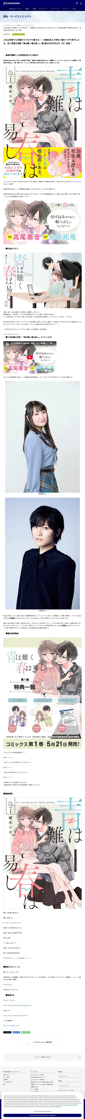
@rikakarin (8, 984)
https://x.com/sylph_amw (11, 1025)
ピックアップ (66, 8)
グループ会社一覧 (7, 1082)
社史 (4, 1084)
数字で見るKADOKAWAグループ (38, 1077)
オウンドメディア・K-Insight (37, 1075)
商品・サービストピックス (25, 25)
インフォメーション (54, 8)
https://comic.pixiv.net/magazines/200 (15, 1015)
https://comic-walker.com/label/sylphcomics (17, 1005)
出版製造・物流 (34, 1086)
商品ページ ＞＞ (8, 757)
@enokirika (14, 990)
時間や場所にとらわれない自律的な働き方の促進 (42, 1082)
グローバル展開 (34, 1089)
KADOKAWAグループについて (15, 8)
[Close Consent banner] (82, 1093)
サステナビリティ (43, 8)
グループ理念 (6, 1077)
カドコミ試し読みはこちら (11, 334)
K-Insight (74, 8)
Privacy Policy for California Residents (42, 1111)
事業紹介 (27, 8)
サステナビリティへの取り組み (38, 1079)
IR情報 (34, 8)
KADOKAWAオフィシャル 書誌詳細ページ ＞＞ (17, 958)
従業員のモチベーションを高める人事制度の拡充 (42, 1084)
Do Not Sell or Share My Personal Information (66, 1105)
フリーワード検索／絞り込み (42, 1057)
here (32, 1099)
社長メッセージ (6, 1075)
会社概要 (5, 1079)
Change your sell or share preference (52, 1106)
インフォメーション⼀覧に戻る (42, 1042)
